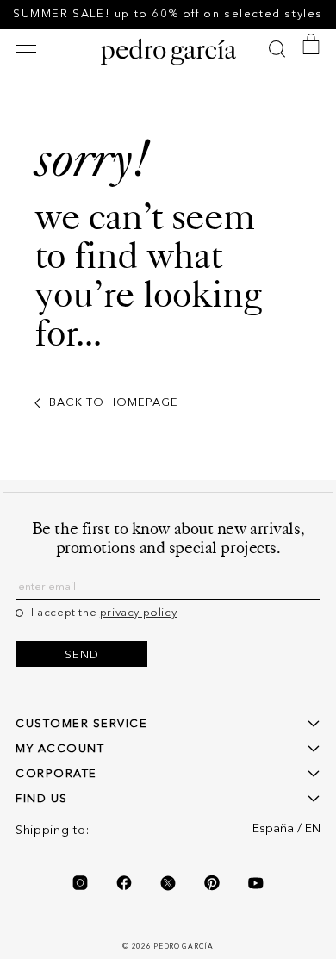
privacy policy (138, 613)
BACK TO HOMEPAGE (113, 402)
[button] (28, 52)
